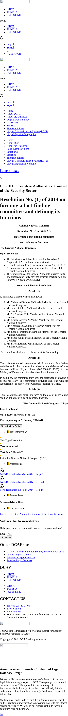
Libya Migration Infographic (21, 134)
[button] (34, 20)
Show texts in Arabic (11, 426)
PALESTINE (14, 15)
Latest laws (12, 122)
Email (3, 533)
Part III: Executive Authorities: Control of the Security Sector (31, 514)
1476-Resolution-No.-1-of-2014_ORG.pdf (22, 482)
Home (10, 110)
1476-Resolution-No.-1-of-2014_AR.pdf (21, 489)
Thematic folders (15, 128)
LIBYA (11, 9)
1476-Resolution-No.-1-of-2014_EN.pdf (21, 474)
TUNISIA (12, 12)
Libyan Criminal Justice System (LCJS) (27, 131)
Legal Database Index (18, 119)
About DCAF (14, 113)
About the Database (17, 116)
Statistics (11, 125)
